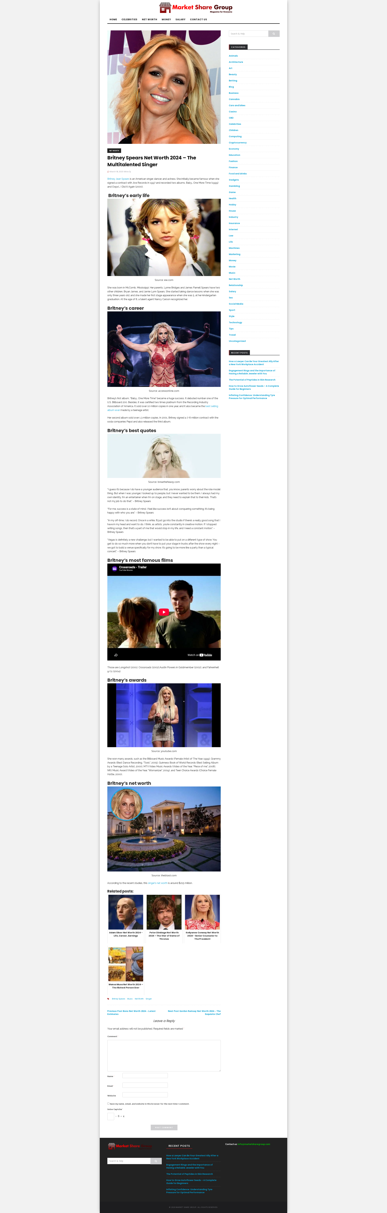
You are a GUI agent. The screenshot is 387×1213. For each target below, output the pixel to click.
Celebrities (129, 19)
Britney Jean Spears (118, 178)
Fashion (233, 161)
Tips (231, 328)
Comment (112, 1036)
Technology (235, 322)
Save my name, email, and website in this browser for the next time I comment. (149, 1104)
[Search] (274, 33)
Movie (232, 266)
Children (233, 130)
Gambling (234, 186)
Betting (233, 80)
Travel (232, 334)
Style (231, 316)
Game (232, 192)
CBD (231, 117)
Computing (235, 136)
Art (230, 68)
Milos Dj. (127, 171)
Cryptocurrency (238, 142)
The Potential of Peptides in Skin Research (252, 379)
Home (113, 19)
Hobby (232, 204)
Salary (180, 19)
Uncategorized (237, 341)
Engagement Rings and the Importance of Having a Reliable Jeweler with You (252, 372)
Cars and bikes (237, 105)
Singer (149, 998)
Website (111, 1096)
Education (234, 155)
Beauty (233, 74)
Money (166, 19)
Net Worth (149, 19)
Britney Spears (118, 998)
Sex (231, 297)
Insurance (234, 223)
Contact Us (198, 19)
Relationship (236, 285)
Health (232, 198)
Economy (234, 148)
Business (234, 93)
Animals (233, 55)
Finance (233, 167)
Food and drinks (238, 173)
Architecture (236, 62)
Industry (233, 217)
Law (231, 235)
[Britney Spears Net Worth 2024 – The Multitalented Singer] (164, 87)
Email (110, 1086)
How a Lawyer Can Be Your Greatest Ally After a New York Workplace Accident (254, 363)
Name (110, 1076)
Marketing (234, 254)
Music (130, 998)
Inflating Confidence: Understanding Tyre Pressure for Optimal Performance (252, 397)
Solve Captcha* (115, 1109)
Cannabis (234, 99)
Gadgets (234, 179)
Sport (232, 310)
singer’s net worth (157, 883)
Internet (233, 229)
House (232, 210)
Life (231, 241)
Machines (234, 248)
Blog (231, 86)
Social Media (236, 303)
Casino (233, 111)
